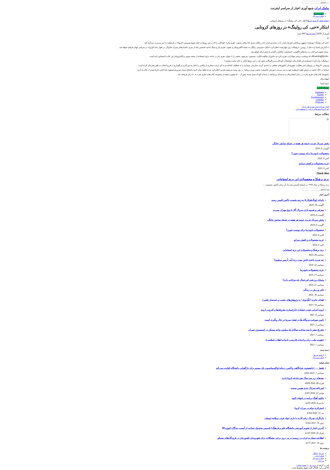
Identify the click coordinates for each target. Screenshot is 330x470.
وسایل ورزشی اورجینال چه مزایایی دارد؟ (303, 280)
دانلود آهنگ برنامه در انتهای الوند (308, 398)
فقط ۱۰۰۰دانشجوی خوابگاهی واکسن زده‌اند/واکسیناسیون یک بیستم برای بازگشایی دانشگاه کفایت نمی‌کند (270, 368)
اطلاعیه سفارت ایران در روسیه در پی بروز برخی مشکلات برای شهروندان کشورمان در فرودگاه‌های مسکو (271, 438)
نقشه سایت (301, 465)
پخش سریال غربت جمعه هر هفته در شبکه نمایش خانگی (300, 143)
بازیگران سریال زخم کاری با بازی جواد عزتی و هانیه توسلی (294, 418)
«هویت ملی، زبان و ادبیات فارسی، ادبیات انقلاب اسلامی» (295, 339)
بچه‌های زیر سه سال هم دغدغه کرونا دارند (303, 378)
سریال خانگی (318, 453)
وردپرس (312, 465)
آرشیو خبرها (319, 14)
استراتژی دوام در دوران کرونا (309, 408)
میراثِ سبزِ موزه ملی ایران (315, 106)
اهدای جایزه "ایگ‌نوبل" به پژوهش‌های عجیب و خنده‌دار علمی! (293, 300)
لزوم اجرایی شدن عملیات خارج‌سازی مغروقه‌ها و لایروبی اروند (292, 309)
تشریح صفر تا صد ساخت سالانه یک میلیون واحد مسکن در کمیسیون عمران (286, 329)
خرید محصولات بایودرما (312, 270)
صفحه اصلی (324, 20)
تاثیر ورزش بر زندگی (313, 289)
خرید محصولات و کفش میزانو (314, 163)
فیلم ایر (320, 456)
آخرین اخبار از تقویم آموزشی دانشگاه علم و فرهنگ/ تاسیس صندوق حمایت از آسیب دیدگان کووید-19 (273, 428)
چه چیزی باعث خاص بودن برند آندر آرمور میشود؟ (299, 260)
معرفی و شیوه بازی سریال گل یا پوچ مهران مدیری (298, 210)
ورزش (321, 461)
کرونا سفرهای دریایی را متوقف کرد (312, 109)
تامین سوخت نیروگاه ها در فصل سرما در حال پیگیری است (294, 319)
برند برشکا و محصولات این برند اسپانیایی (302, 179)
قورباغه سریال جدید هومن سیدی (307, 388)
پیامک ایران (321, 8)
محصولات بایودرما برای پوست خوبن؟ (310, 153)
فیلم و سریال (318, 16)
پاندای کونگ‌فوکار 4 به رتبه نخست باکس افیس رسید (297, 200)
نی (316, 456)
